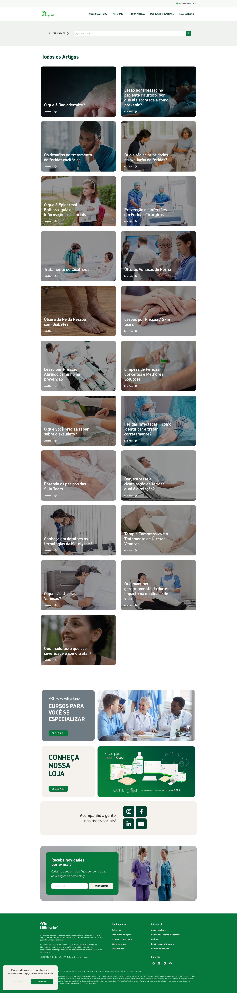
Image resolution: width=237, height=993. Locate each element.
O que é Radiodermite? (64, 104)
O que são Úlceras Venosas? (60, 596)
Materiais (117, 13)
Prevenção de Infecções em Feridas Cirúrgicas (145, 212)
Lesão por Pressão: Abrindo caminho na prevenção (62, 374)
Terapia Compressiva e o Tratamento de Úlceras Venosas (146, 538)
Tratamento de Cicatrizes (66, 269)
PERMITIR (42, 982)
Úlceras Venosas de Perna (147, 269)
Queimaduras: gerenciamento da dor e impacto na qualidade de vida (146, 591)
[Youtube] (170, 963)
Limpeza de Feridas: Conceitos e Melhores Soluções (143, 374)
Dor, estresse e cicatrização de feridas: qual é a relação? (144, 483)
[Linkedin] (159, 963)
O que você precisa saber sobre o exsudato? (66, 431)
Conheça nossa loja (64, 765)
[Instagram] (153, 963)
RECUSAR (18, 982)
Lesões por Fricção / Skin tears (147, 321)
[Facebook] (164, 963)
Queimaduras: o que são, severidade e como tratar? (67, 651)
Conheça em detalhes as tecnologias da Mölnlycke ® (68, 541)
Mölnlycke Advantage (162, 13)
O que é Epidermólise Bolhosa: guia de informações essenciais (65, 209)
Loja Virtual (138, 13)
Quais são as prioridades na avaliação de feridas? (146, 157)
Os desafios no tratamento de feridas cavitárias (68, 157)
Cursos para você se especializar (67, 712)
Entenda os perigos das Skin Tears (65, 486)
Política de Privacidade (42, 973)
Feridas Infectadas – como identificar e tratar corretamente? (147, 429)
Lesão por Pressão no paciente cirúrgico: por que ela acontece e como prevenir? (146, 97)
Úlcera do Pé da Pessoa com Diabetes (65, 321)
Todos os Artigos (97, 13)
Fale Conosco (186, 13)
